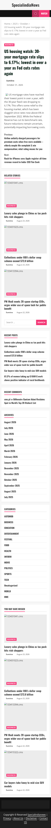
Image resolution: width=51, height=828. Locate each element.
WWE (6, 597)
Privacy (7, 818)
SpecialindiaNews (25, 5)
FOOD (6, 545)
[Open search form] (28, 13)
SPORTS (7, 574)
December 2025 (11, 468)
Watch (44, 13)
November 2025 (11, 474)
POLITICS (8, 568)
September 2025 (12, 485)
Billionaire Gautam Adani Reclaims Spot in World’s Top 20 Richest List (24, 401)
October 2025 (10, 479)
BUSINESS (9, 45)
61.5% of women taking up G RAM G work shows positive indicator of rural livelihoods (24, 378)
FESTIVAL (8, 539)
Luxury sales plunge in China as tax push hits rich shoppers (25, 215)
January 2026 (10, 462)
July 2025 (8, 497)
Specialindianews (36, 814)
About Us (18, 818)
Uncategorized (10, 585)
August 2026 (10, 422)
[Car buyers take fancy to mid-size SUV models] (25, 764)
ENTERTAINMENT (11, 533)
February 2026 (11, 456)
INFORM (7, 556)
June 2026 (9, 433)
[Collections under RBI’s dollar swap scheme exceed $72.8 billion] (25, 239)
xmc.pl (7, 399)
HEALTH (7, 551)
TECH (6, 579)
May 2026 (8, 439)
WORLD (7, 591)
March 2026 (9, 451)
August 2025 (10, 491)
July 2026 (8, 428)
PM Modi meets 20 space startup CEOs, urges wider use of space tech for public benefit (25, 305)
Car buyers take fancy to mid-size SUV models (25, 370)
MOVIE (7, 562)
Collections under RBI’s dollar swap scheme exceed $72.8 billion (22, 259)
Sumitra (10, 80)
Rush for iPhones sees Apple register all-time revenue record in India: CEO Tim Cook (25, 158)
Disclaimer (31, 818)
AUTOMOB (8, 516)
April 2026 (9, 445)
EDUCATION (9, 528)
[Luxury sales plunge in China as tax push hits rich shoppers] (25, 195)
